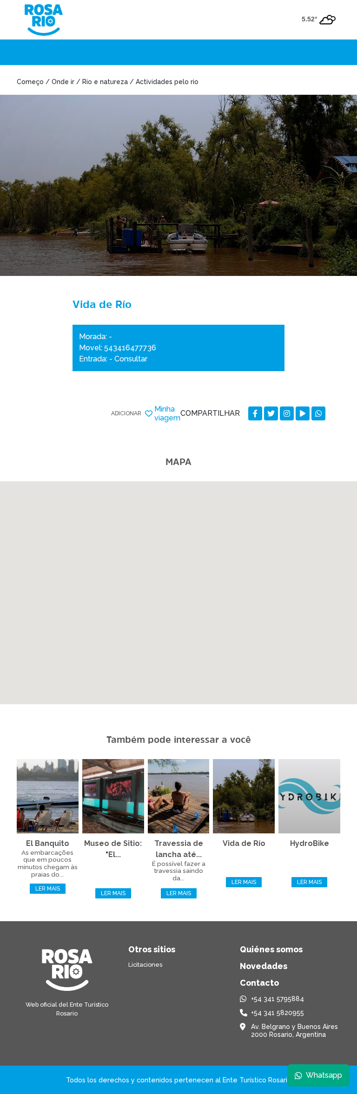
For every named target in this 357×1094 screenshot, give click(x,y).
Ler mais (47, 888)
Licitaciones (145, 964)
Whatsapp (324, 1075)
